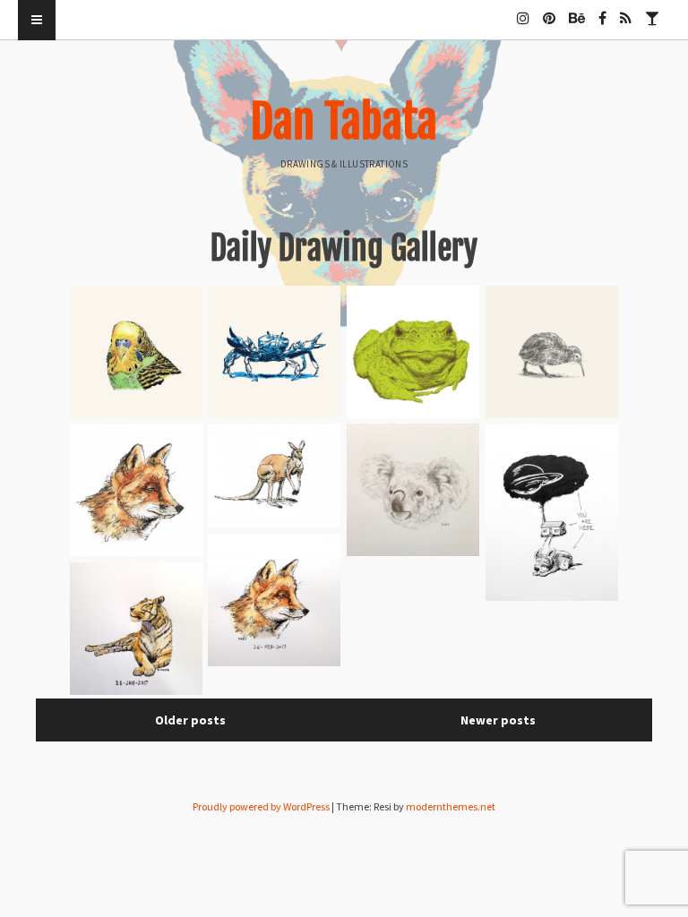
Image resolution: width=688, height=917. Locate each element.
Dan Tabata (344, 122)
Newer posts (498, 720)
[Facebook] (602, 11)
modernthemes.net (450, 806)
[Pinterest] (549, 11)
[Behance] (576, 11)
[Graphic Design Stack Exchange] (652, 11)
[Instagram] (523, 11)
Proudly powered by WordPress (261, 806)
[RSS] (626, 11)
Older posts (190, 720)
